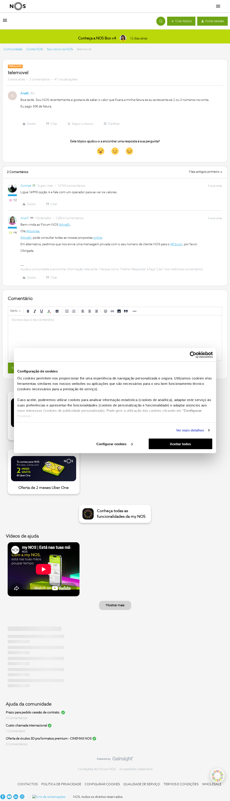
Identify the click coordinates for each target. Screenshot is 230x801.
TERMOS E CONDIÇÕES (181, 784)
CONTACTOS (28, 784)
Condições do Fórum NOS (97, 769)
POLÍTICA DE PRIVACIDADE (61, 784)
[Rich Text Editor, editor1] (115, 338)
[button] (5, 22)
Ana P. (24, 218)
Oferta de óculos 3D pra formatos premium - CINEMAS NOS (49, 738)
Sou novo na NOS (60, 49)
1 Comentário (15, 731)
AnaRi (24, 93)
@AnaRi (64, 224)
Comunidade (13, 49)
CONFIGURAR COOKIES (102, 784)
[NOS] (18, 6)
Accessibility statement (136, 769)
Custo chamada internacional (26, 725)
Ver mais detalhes (190, 430)
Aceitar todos (180, 444)
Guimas (25, 185)
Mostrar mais (115, 605)
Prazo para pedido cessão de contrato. (33, 712)
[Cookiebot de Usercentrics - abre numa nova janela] (193, 354)
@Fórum (176, 244)
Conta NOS (34, 49)
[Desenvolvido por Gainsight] (115, 760)
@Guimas (32, 231)
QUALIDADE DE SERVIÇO (141, 784)
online (97, 237)
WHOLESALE (211, 784)
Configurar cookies (111, 444)
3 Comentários (16, 718)
